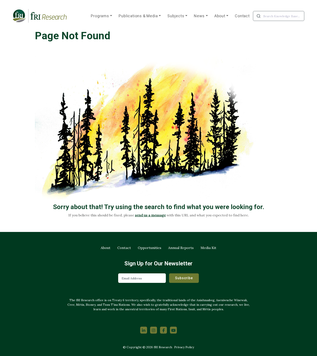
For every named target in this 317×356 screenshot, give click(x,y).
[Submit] (258, 16)
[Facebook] (163, 330)
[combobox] (278, 16)
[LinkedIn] (143, 330)
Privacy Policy (184, 347)
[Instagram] (153, 330)
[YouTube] (173, 330)
